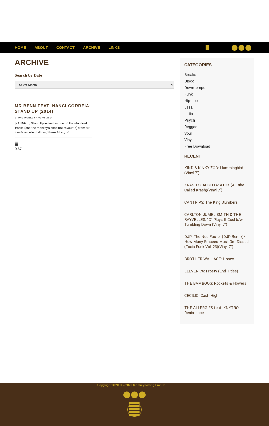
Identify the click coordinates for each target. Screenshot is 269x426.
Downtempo (194, 87)
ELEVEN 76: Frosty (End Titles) (211, 271)
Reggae (190, 127)
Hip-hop (191, 100)
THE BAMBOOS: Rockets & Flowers (215, 283)
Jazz (188, 107)
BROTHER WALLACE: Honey (209, 259)
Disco (189, 81)
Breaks (190, 74)
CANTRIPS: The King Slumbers (211, 202)
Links (114, 47)
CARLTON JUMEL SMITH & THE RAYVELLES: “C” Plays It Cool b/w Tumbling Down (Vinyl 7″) (213, 219)
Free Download (197, 146)
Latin (188, 113)
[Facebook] (234, 48)
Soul (188, 133)
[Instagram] (248, 48)
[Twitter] (241, 48)
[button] (207, 47)
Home (20, 47)
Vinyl (188, 140)
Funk (188, 94)
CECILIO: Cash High (201, 295)
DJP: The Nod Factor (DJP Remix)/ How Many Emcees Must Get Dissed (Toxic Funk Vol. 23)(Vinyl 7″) (216, 241)
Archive (91, 47)
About (41, 47)
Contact (65, 47)
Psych (189, 120)
